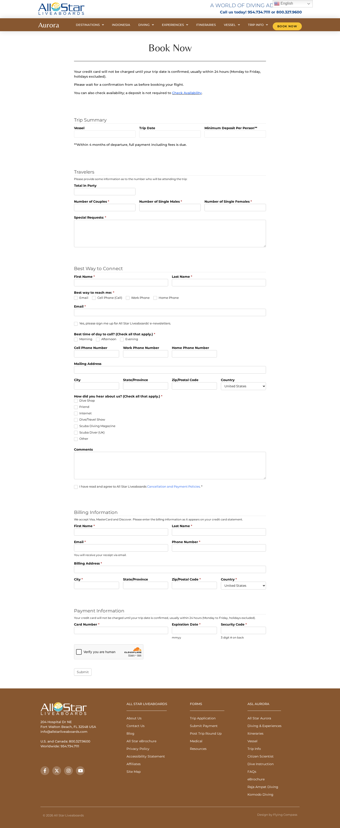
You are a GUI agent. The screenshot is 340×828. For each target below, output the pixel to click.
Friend (84, 407)
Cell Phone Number (90, 348)
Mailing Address (87, 364)
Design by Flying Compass (277, 814)
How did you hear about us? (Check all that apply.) (118, 396)
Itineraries (206, 25)
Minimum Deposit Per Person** (230, 128)
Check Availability (187, 93)
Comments (83, 450)
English (286, 3)
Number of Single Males (160, 202)
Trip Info (256, 25)
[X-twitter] (56, 770)
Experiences (173, 25)
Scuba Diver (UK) (92, 432)
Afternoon (108, 339)
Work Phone (140, 297)
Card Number (86, 624)
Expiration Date (186, 624)
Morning (85, 339)
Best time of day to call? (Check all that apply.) (114, 334)
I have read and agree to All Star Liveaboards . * (140, 486)
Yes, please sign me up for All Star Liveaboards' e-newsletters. (125, 323)
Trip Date (147, 128)
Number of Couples (91, 202)
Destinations (88, 25)
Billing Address (88, 563)
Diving (144, 25)
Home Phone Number (190, 348)
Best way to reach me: (94, 293)
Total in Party (85, 186)
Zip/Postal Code (185, 380)
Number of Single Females (228, 202)
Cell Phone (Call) (109, 297)
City (77, 380)
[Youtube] (80, 770)
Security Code (234, 624)
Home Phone (168, 297)
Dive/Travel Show (92, 419)
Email (83, 297)
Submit (83, 672)
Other (83, 438)
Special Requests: (90, 218)
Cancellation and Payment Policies (173, 486)
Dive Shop (87, 400)
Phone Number (186, 542)
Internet (85, 413)
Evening (131, 339)
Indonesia (121, 25)
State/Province (135, 380)
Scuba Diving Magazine (97, 426)
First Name (84, 277)
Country (228, 380)
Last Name (182, 277)
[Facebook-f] (44, 770)
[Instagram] (68, 770)
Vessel (230, 25)
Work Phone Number (141, 348)
